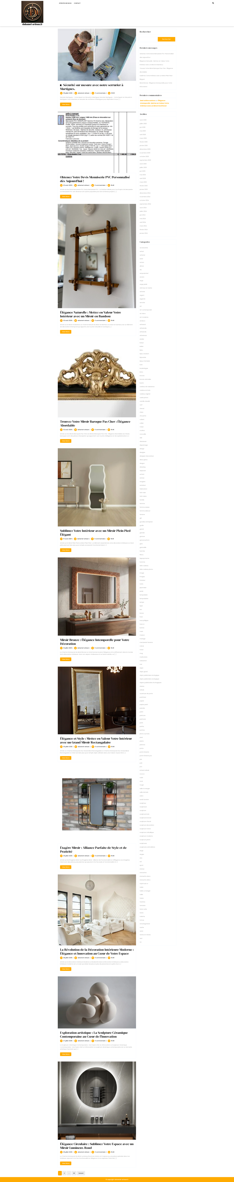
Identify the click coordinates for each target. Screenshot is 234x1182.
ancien (142, 277)
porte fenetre (144, 752)
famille (142, 500)
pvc (141, 767)
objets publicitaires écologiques (150, 682)
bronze (142, 376)
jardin (141, 591)
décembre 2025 (145, 149)
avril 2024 (143, 222)
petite (142, 726)
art (141, 306)
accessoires (144, 248)
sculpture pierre (145, 840)
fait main (143, 492)
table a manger (145, 891)
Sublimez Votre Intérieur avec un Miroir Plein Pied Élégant (95, 532)
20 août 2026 (67, 185)
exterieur (143, 485)
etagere (142, 482)
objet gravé (144, 672)
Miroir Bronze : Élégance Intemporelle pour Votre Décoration (94, 642)
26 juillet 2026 (67, 1152)
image (142, 573)
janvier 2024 (144, 233)
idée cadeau (144, 566)
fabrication (143, 489)
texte (141, 913)
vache (142, 927)
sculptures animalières (147, 847)
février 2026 (143, 142)
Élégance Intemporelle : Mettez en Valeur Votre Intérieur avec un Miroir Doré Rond (154, 103)
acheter (142, 255)
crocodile (143, 434)
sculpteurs (143, 807)
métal (142, 646)
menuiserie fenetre (146, 642)
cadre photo (144, 397)
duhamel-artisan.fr (32, 24)
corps (142, 427)
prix (141, 759)
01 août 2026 (67, 539)
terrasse (142, 905)
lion (141, 609)
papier (142, 701)
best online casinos (147, 100)
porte (142, 748)
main (141, 631)
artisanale (143, 328)
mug (141, 653)
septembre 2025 (145, 160)
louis (141, 617)
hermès (142, 551)
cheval (142, 408)
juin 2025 (142, 171)
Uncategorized (145, 924)
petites (142, 730)
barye (142, 343)
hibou (141, 555)
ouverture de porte (146, 693)
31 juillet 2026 (67, 648)
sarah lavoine (144, 799)
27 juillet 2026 (67, 1041)
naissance (143, 661)
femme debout (145, 511)
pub (141, 763)
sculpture (143, 810)
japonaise (143, 587)
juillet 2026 (143, 124)
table (141, 887)
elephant (143, 471)
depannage (144, 445)
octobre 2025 (144, 156)
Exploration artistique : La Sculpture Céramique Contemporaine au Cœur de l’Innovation (94, 1034)
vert (141, 938)
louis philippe (144, 620)
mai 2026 (143, 131)
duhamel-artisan (83, 93)
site (141, 858)
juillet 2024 (143, 211)
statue (142, 869)
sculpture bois (144, 814)
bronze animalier (145, 379)
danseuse (143, 441)
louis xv (142, 624)
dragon (142, 463)
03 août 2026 (67, 320)
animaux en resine (146, 288)
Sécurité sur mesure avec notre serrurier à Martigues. (91, 87)
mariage (142, 639)
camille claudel (145, 401)
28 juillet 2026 (67, 958)
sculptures (143, 843)
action (142, 262)
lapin (141, 606)
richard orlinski (144, 770)
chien (141, 412)
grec (141, 544)
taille (141, 894)
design (142, 449)
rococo (142, 774)
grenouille (143, 547)
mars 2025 (143, 182)
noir (141, 664)
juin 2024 (142, 215)
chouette (143, 416)
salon (141, 796)
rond (141, 781)
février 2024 (144, 229)
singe (141, 851)
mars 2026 (143, 138)
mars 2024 (143, 226)
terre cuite (143, 909)
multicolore (143, 657)
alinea (142, 266)
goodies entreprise (146, 522)
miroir (141, 650)
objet (141, 668)
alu (141, 270)
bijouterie (143, 357)
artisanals (143, 332)
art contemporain (146, 310)
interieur (142, 580)
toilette (142, 916)
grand (142, 529)
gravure (142, 536)
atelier (142, 339)
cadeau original (145, 394)
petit (141, 723)
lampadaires (144, 598)
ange (141, 281)
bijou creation (144, 354)
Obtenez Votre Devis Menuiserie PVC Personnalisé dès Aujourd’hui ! (95, 179)
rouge (142, 785)
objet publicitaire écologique (149, 675)
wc (141, 942)
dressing (142, 467)
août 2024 (143, 208)
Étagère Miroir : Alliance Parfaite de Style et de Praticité (93, 849)
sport (141, 865)
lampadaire (144, 595)
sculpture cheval (145, 821)
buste (142, 383)
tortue (142, 920)
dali (141, 438)
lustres (142, 628)
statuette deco (145, 876)
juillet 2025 (143, 167)
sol (141, 862)
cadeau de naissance (147, 387)
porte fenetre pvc (146, 756)
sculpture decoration (147, 825)
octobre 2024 (144, 200)
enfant (142, 474)
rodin (141, 777)
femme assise (144, 507)
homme (142, 562)
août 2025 (143, 164)
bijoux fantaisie (145, 361)
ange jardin (143, 284)
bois (141, 365)
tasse (142, 898)
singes (142, 854)
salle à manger (145, 788)
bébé (141, 346)
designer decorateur (147, 456)
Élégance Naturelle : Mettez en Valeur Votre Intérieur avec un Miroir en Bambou (90, 314)
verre (141, 931)
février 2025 (144, 186)
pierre (142, 741)
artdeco (142, 321)
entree (142, 478)
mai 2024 (143, 219)
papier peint (144, 704)
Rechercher (145, 31)
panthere (143, 697)
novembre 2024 (145, 197)
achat (142, 251)
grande (142, 533)
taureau (142, 902)
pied (141, 737)
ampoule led (144, 273)
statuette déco (145, 880)
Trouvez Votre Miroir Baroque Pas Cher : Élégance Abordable (95, 423)
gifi (141, 518)
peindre (142, 708)
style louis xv (144, 883)
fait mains (143, 496)
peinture (142, 715)
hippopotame (144, 558)
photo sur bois (144, 734)
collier (142, 423)
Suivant (81, 1173)
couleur (142, 430)
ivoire (141, 584)
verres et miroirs (145, 935)
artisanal (143, 324)
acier (141, 259)
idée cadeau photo (146, 569)
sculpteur (143, 803)
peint (141, 712)
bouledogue (144, 368)
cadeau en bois (145, 390)
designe (142, 452)
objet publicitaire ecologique (149, 679)
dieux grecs (143, 460)
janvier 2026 (144, 145)
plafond (142, 745)
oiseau (142, 686)
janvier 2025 (144, 189)
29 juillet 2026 (67, 856)
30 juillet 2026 (67, 747)
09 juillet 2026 (67, 93)
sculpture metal (145, 829)
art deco (143, 313)
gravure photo (144, 540)
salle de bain (144, 792)
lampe (142, 602)
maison (142, 635)
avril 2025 (143, 178)
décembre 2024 (145, 193)
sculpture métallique (147, 832)
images (142, 577)
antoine (142, 292)
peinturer (143, 719)
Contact (77, 3)
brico (141, 372)
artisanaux (143, 335)
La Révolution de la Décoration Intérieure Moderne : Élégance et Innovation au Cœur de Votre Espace (97, 951)
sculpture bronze (145, 818)
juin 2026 (142, 127)
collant (142, 419)
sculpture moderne (146, 836)
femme (142, 503)
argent (142, 295)
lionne (142, 613)
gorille (142, 525)
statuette (143, 873)
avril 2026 (143, 134)
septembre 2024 (145, 204)
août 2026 (143, 120)
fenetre (142, 514)
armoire (142, 302)
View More (66, 104)
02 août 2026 (67, 430)
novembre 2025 (145, 153)
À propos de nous (65, 3)
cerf (141, 405)
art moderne (144, 317)
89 (74, 1173)
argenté (142, 299)
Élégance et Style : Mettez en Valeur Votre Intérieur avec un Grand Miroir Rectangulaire (96, 740)
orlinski (142, 690)
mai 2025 (143, 175)
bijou (141, 350)
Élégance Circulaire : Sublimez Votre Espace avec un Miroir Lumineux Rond (97, 1146)
